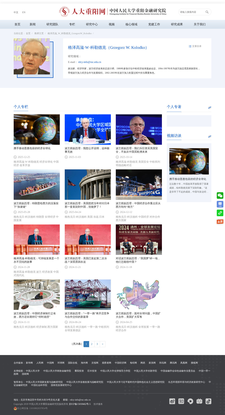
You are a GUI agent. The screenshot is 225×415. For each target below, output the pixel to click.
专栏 (72, 24)
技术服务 (98, 404)
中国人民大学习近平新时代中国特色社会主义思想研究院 (136, 382)
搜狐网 (194, 363)
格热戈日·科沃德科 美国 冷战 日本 (85, 216)
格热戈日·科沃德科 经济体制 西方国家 (36, 326)
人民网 (39, 363)
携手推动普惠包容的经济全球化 (32, 148)
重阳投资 (79, 371)
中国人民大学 (33, 371)
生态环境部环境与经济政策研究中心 (186, 382)
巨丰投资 (92, 371)
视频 (112, 24)
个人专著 (174, 107)
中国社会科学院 (39, 385)
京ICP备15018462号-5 (80, 404)
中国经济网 (120, 363)
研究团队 (52, 24)
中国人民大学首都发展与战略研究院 (84, 382)
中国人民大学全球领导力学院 (115, 371)
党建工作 (154, 24)
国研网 (25, 374)
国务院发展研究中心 (61, 385)
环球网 (60, 363)
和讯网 (162, 363)
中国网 (50, 363)
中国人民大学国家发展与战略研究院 (44, 382)
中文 (16, 12)
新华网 (29, 363)
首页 (17, 24)
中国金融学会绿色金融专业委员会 (178, 371)
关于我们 (200, 24)
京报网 (94, 363)
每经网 (133, 363)
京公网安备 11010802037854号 (32, 408)
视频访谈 (174, 136)
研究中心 (92, 24)
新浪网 (152, 363)
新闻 (33, 24)
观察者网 (106, 363)
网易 (143, 363)
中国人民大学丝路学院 (145, 371)
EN (23, 12)
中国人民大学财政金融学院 (57, 371)
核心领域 (131, 24)
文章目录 (196, 46)
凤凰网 (183, 363)
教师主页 (39, 33)
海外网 (84, 363)
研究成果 (177, 24)
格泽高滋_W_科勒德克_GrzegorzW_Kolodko (70, 33)
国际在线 (72, 363)
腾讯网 (173, 363)
